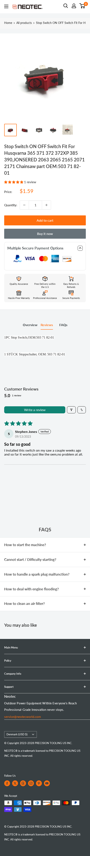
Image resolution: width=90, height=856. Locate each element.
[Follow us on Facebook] (7, 783)
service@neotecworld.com (22, 716)
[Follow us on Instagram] (31, 783)
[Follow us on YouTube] (47, 783)
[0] (82, 5)
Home (8, 23)
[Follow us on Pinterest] (39, 783)
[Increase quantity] (46, 205)
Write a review (35, 410)
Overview (30, 325)
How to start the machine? (25, 545)
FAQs (63, 325)
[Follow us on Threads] (23, 783)
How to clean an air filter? (24, 603)
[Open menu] (6, 6)
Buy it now (45, 234)
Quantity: (10, 205)
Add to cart (45, 220)
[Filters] (71, 409)
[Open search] (65, 6)
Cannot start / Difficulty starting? (30, 559)
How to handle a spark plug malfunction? (36, 574)
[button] (14, 182)
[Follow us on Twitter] (15, 783)
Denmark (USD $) (16, 734)
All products (24, 23)
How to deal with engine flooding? (31, 589)
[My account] (74, 6)
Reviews (47, 325)
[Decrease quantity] (24, 205)
